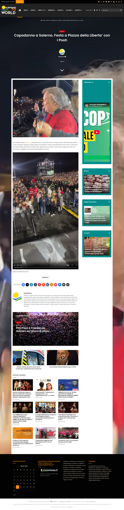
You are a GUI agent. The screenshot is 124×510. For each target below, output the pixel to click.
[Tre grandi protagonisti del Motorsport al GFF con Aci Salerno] (45, 433)
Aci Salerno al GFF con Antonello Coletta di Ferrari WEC (68, 441)
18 (17, 483)
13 (24, 480)
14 (27, 480)
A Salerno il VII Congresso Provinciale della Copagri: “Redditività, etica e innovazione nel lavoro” (23, 443)
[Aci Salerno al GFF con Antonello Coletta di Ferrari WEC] (68, 433)
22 (30, 483)
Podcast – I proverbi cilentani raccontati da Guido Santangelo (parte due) (96, 251)
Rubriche (51, 10)
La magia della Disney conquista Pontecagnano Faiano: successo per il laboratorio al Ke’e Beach (45, 417)
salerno (48, 20)
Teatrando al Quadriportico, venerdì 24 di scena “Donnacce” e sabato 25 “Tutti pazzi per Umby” (68, 417)
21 (27, 483)
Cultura (68, 10)
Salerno (28, 142)
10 (14, 480)
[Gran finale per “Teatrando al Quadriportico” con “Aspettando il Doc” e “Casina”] (45, 385)
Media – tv (41, 10)
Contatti (78, 10)
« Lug (14, 494)
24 (14, 487)
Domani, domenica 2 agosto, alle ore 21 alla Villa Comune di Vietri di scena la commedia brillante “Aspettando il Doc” (22, 394)
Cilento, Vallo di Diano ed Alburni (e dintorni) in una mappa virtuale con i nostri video (95, 219)
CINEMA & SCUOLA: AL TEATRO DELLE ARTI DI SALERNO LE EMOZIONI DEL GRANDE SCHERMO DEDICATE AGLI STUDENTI (68, 394)
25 (17, 487)
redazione (61, 56)
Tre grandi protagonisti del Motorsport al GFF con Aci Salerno (43, 441)
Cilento (60, 10)
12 (20, 480)
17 (14, 483)
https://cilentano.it (91, 501)
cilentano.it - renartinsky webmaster (61, 501)
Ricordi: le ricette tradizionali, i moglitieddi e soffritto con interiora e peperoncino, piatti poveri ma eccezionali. (96, 188)
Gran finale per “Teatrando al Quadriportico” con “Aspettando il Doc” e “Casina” (45, 393)
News (25, 10)
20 (24, 483)
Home (43, 20)
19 (20, 483)
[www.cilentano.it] (8, 10)
